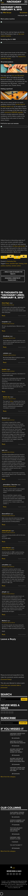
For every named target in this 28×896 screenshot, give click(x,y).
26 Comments (15, 755)
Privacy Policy (4, 884)
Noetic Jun (6, 397)
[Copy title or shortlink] (10, 15)
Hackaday (14, 1)
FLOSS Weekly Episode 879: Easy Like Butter (17, 813)
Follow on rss (10, 712)
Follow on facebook (2, 712)
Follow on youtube (7, 712)
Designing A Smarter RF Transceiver (12, 279)
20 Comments (15, 764)
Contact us (12, 712)
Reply (3, 315)
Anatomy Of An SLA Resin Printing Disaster (17, 742)
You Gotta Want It (16, 845)
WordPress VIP (17, 887)
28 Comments (15, 774)
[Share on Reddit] (8, 15)
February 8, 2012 (22, 15)
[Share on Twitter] (3, 15)
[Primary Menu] (25, 1)
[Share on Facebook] (1, 15)
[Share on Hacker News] (5, 15)
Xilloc (11, 401)
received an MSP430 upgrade (14, 112)
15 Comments (23, 12)
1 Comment (14, 842)
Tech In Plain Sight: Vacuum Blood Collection (16, 829)
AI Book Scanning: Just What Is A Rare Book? (17, 820)
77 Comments (15, 825)
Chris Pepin (5, 303)
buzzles (4, 369)
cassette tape (14, 263)
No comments (15, 738)
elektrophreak (6, 530)
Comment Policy (6, 679)
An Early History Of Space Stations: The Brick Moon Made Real (17, 760)
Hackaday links (11, 261)
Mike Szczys (7, 13)
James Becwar (6, 548)
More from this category (8, 777)
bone (7, 263)
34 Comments (15, 834)
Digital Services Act (20, 884)
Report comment (22, 315)
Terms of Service (11, 884)
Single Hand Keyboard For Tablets (12, 273)
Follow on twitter (4, 712)
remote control (16, 266)
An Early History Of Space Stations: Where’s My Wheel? (16, 750)
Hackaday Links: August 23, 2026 (15, 838)
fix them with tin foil (19, 246)
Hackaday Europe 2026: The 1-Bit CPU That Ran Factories (17, 769)
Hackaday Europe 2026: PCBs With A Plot (17, 734)
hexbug (21, 263)
